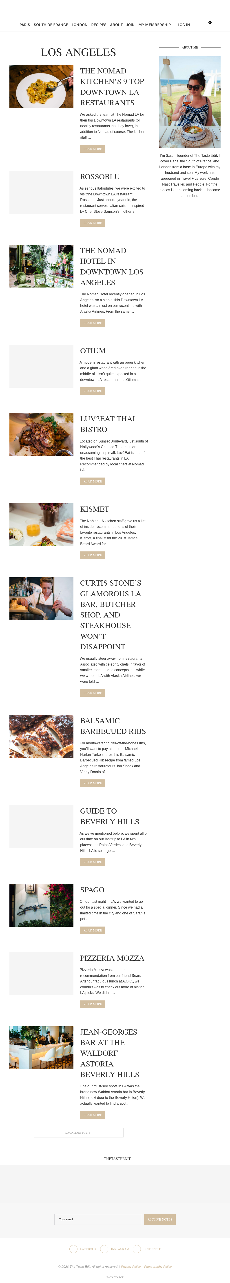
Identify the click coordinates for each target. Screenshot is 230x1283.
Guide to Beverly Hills (109, 815)
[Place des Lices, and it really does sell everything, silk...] (134, 1184)
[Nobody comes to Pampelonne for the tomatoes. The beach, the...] (211, 1184)
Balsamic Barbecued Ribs (113, 725)
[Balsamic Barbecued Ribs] (41, 736)
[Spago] (41, 905)
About (116, 24)
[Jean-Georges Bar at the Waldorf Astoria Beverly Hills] (41, 1047)
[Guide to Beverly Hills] (41, 826)
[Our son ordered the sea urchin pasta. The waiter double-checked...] (96, 1184)
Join (130, 24)
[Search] (198, 24)
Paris (25, 24)
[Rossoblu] (41, 192)
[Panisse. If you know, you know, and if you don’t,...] (172, 1184)
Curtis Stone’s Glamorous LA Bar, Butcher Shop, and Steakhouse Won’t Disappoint (110, 614)
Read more (93, 149)
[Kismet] (41, 524)
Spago (92, 889)
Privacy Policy (131, 1266)
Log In (184, 24)
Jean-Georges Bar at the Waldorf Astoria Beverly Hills (109, 1052)
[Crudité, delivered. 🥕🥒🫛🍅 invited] (19, 1184)
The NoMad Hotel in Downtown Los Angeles (112, 266)
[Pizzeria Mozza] (41, 973)
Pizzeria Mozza (112, 957)
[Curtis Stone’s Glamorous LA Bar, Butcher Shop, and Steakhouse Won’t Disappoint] (41, 598)
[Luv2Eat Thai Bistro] (41, 434)
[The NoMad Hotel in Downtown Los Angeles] (41, 266)
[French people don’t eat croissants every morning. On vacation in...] (57, 1184)
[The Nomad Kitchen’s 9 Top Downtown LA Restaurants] (41, 86)
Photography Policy (158, 1266)
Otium (93, 350)
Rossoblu (100, 176)
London (80, 24)
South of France (51, 24)
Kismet (94, 508)
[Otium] (41, 366)
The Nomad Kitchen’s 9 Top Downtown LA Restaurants (112, 86)
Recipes (98, 24)
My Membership (154, 24)
